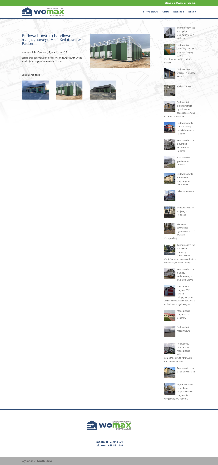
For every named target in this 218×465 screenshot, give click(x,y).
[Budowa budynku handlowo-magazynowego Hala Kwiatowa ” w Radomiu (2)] (69, 99)
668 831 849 (115, 445)
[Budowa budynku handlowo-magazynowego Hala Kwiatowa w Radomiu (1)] (103, 99)
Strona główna (151, 12)
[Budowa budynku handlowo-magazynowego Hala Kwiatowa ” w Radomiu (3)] (35, 99)
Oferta (166, 12)
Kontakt (192, 12)
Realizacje (178, 12)
